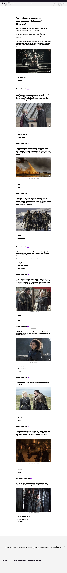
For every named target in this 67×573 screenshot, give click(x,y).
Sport (56, 0)
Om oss (59, 4)
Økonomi (60, 0)
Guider (41, 4)
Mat (64, 0)
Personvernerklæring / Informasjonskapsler (27, 560)
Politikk (52, 0)
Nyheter (48, 0)
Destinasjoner (34, 4)
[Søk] (64, 4)
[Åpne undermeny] (38, 4)
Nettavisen (43, 0)
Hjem (27, 4)
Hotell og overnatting (50, 4)
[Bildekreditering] (49, 71)
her (28, 274)
